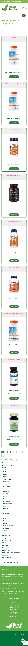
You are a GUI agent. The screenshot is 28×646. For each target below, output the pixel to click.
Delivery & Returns (14, 607)
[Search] (24, 15)
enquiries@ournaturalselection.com (14, 591)
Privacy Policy (14, 609)
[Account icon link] (26, 8)
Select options (14, 77)
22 (21, 452)
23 (24, 452)
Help (14, 604)
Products (14, 602)
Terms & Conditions (14, 605)
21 (17, 452)
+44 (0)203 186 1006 (10, 588)
